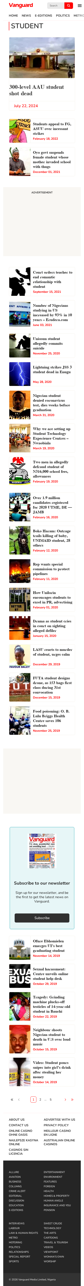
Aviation (15, 1177)
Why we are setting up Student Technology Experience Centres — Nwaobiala (51, 435)
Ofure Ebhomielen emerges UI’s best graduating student (49, 945)
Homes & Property (56, 1196)
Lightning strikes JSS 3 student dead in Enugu (52, 369)
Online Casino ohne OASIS (20, 1133)
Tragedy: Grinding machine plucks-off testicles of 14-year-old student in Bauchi (51, 1004)
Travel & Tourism (56, 1242)
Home (13, 16)
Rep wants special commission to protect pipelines (51, 568)
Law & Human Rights (23, 1233)
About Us (17, 1120)
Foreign (49, 1186)
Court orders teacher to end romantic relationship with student (52, 279)
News (26, 16)
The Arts (50, 1233)
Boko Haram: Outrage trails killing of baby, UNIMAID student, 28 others (52, 537)
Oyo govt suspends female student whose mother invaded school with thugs (52, 159)
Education (16, 1205)
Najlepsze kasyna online (23, 1142)
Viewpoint (51, 1252)
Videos (48, 1247)
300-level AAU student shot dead (36, 89)
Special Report (19, 1256)
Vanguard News (21, 5)
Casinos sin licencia (18, 1152)
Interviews (16, 1223)
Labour (14, 1228)
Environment (53, 1177)
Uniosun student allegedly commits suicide (48, 343)
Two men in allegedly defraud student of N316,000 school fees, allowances (50, 469)
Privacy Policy (56, 1125)
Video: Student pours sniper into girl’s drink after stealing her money (52, 1069)
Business (15, 1181)
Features (50, 1181)
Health (49, 1191)
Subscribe (42, 918)
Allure (14, 1172)
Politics (63, 16)
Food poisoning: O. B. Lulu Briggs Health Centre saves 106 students (51, 718)
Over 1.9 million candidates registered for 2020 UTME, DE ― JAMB (52, 504)
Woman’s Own (54, 1256)
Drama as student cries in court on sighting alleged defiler (52, 625)
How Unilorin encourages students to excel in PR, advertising (52, 597)
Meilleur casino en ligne (57, 1133)
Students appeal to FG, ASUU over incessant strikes (52, 128)
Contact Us (18, 1125)
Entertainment (54, 1172)
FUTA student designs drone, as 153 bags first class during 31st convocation (52, 685)
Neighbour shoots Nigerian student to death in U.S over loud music (51, 1036)
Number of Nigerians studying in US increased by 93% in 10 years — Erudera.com (52, 312)
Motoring (15, 1242)
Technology (52, 1228)
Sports (14, 1261)
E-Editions (43, 16)
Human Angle (53, 1200)
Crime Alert (17, 1191)
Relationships (19, 1252)
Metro (13, 1237)
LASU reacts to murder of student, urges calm (52, 651)
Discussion (16, 1200)
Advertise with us (59, 1120)
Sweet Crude (53, 1223)
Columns (15, 1186)
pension (49, 1210)
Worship (50, 1261)
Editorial (15, 1196)
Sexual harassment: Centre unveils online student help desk (50, 973)
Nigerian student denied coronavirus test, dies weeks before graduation (51, 402)
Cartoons (51, 1237)
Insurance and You (57, 1205)
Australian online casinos (59, 1142)
